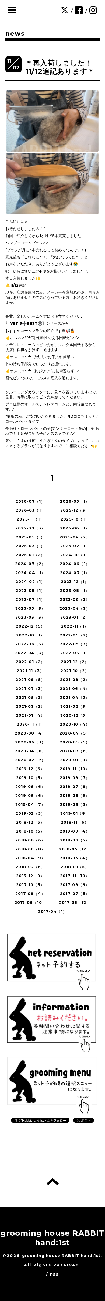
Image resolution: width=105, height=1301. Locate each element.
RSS (54, 1274)
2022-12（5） (30, 626)
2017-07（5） (74, 893)
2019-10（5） (30, 777)
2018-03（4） (75, 858)
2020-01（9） (75, 759)
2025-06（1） (74, 528)
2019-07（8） (75, 786)
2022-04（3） (30, 652)
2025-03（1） (30, 546)
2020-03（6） (75, 751)
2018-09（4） (75, 831)
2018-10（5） (30, 831)
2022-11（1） (74, 626)
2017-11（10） (74, 875)
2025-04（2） (75, 537)
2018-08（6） (30, 840)
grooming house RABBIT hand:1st (52, 1237)
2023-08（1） (74, 590)
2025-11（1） (30, 519)
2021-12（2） (75, 661)
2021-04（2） (75, 697)
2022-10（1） (30, 635)
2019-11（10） (74, 768)
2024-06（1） (75, 563)
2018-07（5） (75, 840)
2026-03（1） (30, 510)
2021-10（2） (75, 670)
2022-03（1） (74, 652)
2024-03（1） (75, 572)
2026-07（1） (30, 501)
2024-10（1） (74, 554)
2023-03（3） (30, 617)
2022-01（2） (30, 661)
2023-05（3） (30, 608)
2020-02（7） (30, 759)
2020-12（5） (74, 715)
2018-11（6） (75, 822)
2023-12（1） (75, 581)
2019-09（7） (75, 777)
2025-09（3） (30, 528)
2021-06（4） (75, 688)
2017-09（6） (75, 884)
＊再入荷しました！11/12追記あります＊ (60, 67)
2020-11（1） (30, 724)
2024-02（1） (30, 581)
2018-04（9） (30, 858)
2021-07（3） (30, 688)
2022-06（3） (30, 644)
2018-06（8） (30, 849)
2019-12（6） (30, 768)
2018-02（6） (30, 866)
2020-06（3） (30, 742)
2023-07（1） (30, 599)
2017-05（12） (74, 902)
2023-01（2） (74, 617)
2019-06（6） (30, 795)
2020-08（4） (30, 733)
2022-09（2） (75, 635)
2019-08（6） (30, 786)
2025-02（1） (74, 546)
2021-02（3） (74, 706)
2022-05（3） (75, 644)
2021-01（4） (30, 715)
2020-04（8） (30, 751)
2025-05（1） (30, 537)
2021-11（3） (30, 670)
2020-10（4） (75, 724)
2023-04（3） (75, 608)
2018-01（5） (75, 866)
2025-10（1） (75, 519)
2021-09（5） (30, 679)
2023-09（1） (30, 590)
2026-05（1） (74, 501)
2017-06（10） (30, 902)
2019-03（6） (75, 804)
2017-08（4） (30, 893)
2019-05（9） (75, 795)
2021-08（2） (74, 679)
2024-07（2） (30, 563)
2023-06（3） (75, 599)
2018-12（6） (30, 822)
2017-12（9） (30, 875)
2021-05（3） (30, 697)
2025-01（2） (30, 554)
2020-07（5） (75, 733)
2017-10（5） (30, 884)
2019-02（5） (30, 813)
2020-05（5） (75, 742)
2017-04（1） (52, 911)
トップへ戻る (53, 1181)
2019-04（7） (30, 804)
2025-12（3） (74, 510)
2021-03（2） (30, 706)
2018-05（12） (74, 849)
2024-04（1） (30, 572)
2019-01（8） (74, 813)
